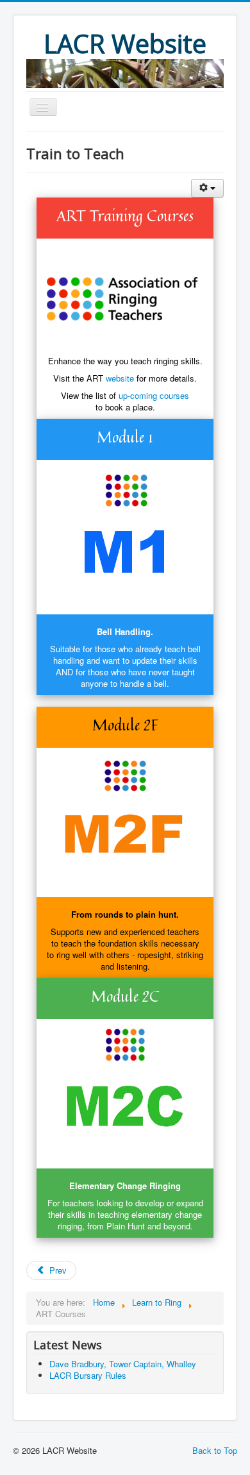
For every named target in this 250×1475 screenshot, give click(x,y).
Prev (57, 1270)
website (120, 378)
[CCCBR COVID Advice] (125, 71)
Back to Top (214, 1450)
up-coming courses (154, 395)
